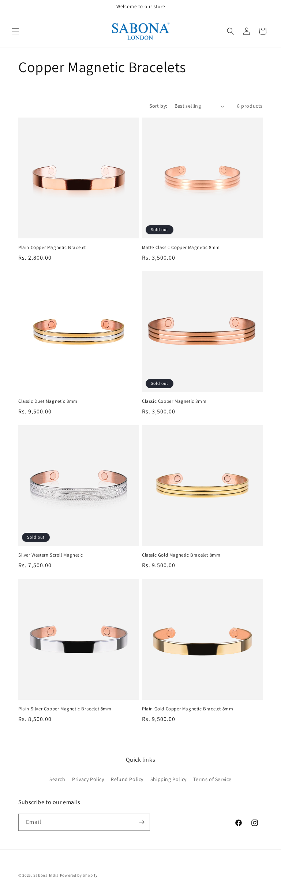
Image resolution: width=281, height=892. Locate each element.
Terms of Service (212, 779)
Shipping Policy (168, 779)
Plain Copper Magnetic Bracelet (52, 247)
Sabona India (46, 875)
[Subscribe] (142, 822)
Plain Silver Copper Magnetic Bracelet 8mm (65, 709)
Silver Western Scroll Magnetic (50, 555)
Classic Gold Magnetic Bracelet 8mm (181, 555)
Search (57, 779)
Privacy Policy (88, 779)
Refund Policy (127, 779)
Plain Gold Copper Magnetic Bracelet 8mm (187, 709)
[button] (15, 31)
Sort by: (158, 106)
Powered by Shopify (79, 875)
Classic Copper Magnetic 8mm (174, 401)
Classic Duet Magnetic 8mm (48, 401)
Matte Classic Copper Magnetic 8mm (181, 247)
